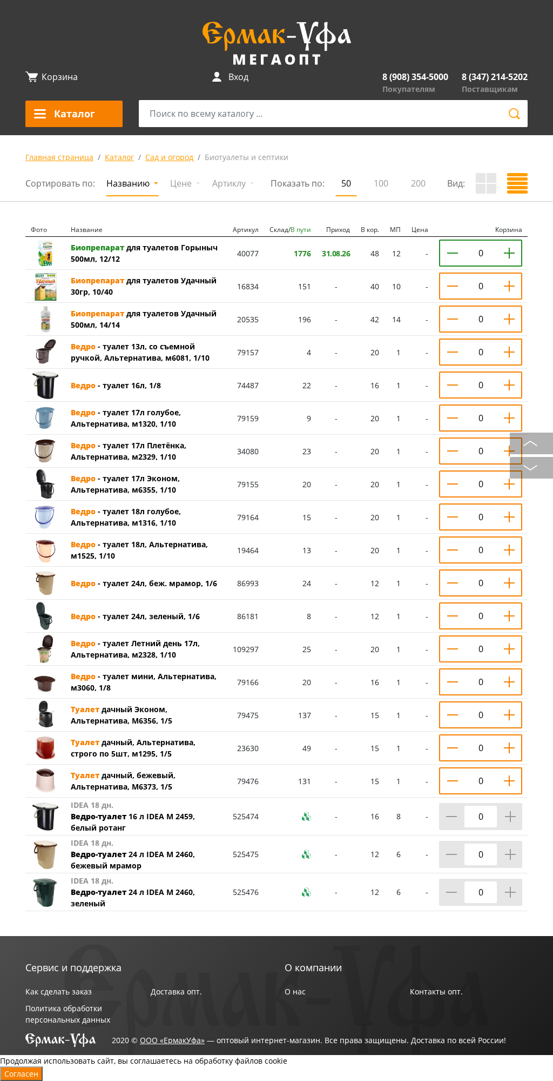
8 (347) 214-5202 (495, 77)
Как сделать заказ (58, 991)
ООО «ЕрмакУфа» (172, 1040)
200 (418, 183)
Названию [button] (129, 183)
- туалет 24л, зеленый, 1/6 (135, 616)
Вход (238, 77)
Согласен (21, 1074)
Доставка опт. (176, 991)
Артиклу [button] (230, 183)
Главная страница (59, 157)
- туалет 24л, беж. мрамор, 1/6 (144, 583)
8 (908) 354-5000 (415, 77)
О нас (295, 991)
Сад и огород (169, 157)
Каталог (119, 157)
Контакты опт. (436, 991)
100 (381, 183)
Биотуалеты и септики (246, 157)
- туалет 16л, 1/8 (116, 385)
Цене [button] (182, 183)
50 (346, 183)
